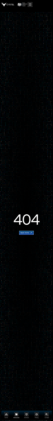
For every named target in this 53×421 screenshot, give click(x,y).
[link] (26, 233)
